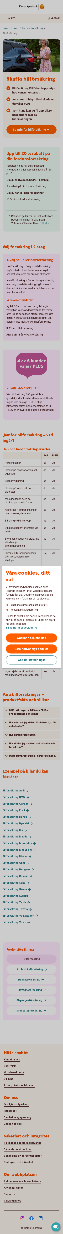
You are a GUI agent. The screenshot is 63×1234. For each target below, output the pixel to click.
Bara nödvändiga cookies (31, 649)
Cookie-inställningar (31, 660)
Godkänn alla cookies (31, 638)
